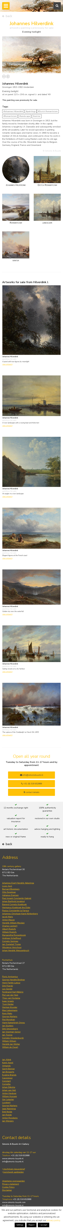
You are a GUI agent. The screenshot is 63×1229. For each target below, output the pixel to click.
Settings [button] (19, 1225)
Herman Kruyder (9, 1007)
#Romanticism (10, 116)
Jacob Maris (7, 916)
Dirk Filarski (7, 985)
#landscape (24, 116)
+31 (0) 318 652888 (32, 783)
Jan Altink (6, 1059)
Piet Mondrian (8, 1019)
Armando (6, 1065)
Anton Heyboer (9, 1093)
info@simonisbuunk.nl (32, 775)
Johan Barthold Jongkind (13, 901)
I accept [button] (43, 1224)
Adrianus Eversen (10, 895)
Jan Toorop (7, 1035)
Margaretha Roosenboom (14, 935)
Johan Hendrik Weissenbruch (15, 950)
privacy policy (53, 1220)
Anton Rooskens (10, 1118)
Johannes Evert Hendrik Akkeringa (18, 883)
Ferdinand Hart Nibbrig (12, 992)
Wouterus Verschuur (12, 947)
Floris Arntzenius (10, 976)
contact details (32, 792)
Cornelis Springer (10, 941)
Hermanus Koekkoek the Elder (16, 907)
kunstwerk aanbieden (13, 1172)
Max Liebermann (9, 1010)
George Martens (9, 1016)
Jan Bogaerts (8, 1071)
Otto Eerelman (9, 892)
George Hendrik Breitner (13, 979)
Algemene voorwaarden (13, 1181)
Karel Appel (7, 1062)
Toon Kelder (8, 1004)
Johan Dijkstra (8, 1087)
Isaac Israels (8, 1001)
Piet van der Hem (10, 995)
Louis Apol (7, 886)
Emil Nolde (7, 1111)
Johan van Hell (9, 1090)
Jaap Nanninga (9, 1108)
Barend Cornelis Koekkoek (14, 904)
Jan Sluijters (7, 1025)
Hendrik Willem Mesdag (13, 922)
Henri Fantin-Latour (11, 982)
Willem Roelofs (9, 932)
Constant (6, 1081)
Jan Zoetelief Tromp (11, 944)
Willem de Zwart (10, 1047)
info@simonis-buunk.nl (12, 1161)
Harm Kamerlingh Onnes (13, 1022)
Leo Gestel (7, 989)
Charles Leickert (9, 926)
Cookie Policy (8, 1187)
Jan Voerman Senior (11, 1031)
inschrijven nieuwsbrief (14, 1169)
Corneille (6, 1084)
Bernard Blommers (10, 889)
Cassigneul (7, 1078)
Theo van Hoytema (11, 998)
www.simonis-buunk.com (13, 1202)
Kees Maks (7, 1013)
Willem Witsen (9, 1041)
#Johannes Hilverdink (13, 111)
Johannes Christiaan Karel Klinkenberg (20, 913)
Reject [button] (31, 1224)
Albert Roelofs (9, 929)
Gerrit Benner (8, 1068)
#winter (36, 116)
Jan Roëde (7, 1114)
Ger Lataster (8, 1099)
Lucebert (6, 1102)
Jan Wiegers (8, 1121)
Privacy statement (10, 1184)
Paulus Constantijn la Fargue (15, 910)
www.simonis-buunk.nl (12, 1158)
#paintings (31, 111)
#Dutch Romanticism (48, 111)
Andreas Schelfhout (11, 938)
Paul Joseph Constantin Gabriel (16, 898)
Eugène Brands (9, 1075)
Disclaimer (7, 1190)
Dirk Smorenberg (10, 1028)
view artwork (7, 364)
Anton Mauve (8, 919)
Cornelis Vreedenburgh (13, 1038)
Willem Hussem (9, 1096)
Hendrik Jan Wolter (11, 1044)
